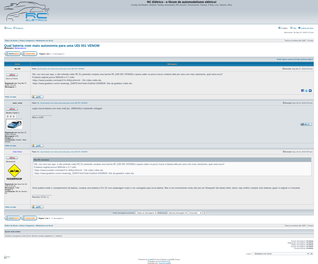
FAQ (294, 28)
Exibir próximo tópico (304, 59)
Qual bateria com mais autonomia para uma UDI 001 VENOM (52, 45)
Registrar (19, 28)
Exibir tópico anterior (285, 59)
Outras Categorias (27, 40)
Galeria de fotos (307, 28)
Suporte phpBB (165, 263)
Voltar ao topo (10, 97)
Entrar (9, 28)
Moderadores (20, 48)
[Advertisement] (181, 15)
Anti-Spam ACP (164, 261)
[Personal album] (306, 125)
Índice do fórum (11, 40)
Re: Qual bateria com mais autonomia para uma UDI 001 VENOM (62, 103)
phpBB (150, 259)
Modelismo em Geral (44, 40)
